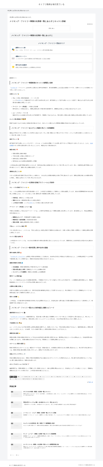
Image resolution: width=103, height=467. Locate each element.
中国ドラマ (30, 379)
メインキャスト (78, 376)
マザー (20, 100)
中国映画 (36, 379)
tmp (12, 376)
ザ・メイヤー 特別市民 (23, 376)
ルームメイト (19, 379)
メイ (12, 87)
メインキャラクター (87, 376)
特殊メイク (42, 379)
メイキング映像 (56, 376)
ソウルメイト (32, 376)
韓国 (16, 376)
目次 (50, 28)
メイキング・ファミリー (18, 256)
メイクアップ (63, 376)
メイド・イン (70, 376)
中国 (25, 379)
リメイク (12, 379)
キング (15, 87)
